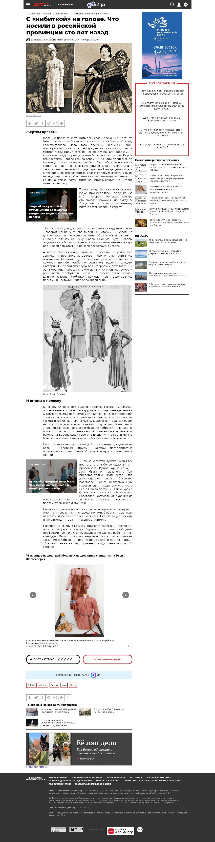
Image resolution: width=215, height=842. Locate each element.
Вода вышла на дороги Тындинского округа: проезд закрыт (167, 263)
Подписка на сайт (115, 777)
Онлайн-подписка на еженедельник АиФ (70, 781)
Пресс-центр (135, 777)
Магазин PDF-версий (107, 781)
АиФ (30, 646)
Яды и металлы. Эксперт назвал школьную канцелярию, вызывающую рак (166, 189)
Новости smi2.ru (37, 766)
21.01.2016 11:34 (33, 13)
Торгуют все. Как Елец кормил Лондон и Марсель (109, 710)
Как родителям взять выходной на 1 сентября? (162, 146)
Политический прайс (60, 784)
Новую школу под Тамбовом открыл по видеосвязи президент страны (161, 92)
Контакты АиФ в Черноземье (87, 777)
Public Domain (33, 115)
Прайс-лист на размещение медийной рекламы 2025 (153, 781)
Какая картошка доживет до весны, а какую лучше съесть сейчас (167, 241)
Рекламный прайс (58, 777)
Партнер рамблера (95, 829)
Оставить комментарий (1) (107, 659)
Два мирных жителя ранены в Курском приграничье (162, 119)
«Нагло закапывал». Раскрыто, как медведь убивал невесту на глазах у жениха (168, 200)
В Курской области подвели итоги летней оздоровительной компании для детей (161, 132)
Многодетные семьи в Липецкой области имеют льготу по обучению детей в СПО (162, 106)
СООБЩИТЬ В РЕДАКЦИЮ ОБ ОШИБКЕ (93, 784)
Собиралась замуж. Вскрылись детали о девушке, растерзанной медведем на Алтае (166, 178)
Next (125, 595)
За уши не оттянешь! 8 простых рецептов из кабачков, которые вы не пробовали (169, 223)
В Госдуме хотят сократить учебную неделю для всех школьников (167, 285)
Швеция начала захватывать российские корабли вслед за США (167, 274)
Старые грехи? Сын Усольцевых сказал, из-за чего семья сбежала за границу (168, 167)
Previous (33, 595)
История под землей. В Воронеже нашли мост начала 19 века (58, 710)
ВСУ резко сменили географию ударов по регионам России (164, 252)
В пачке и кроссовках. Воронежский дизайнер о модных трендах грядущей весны (58, 723)
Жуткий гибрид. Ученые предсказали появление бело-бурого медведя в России (169, 211)
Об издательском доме (158, 777)
